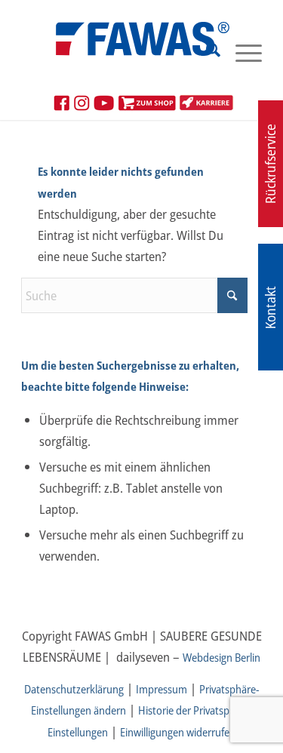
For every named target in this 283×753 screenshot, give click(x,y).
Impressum (161, 688)
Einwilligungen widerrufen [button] (177, 731)
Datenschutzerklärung (74, 688)
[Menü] (241, 52)
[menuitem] (205, 52)
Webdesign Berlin (221, 657)
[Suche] (205, 52)
